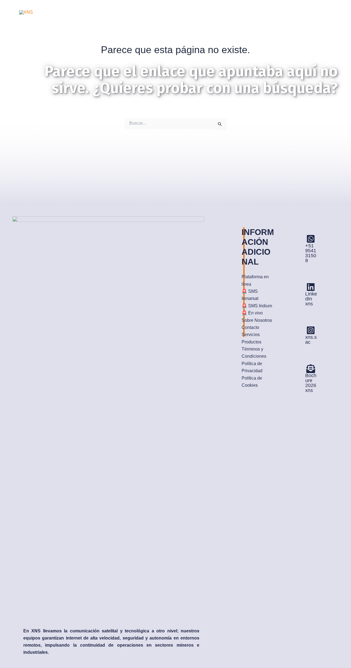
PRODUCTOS (203, 5)
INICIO (85, 5)
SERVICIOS (167, 5)
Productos (251, 342)
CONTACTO (240, 5)
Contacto (250, 327)
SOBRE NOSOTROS (124, 5)
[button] (319, 6)
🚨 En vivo (252, 313)
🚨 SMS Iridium (257, 305)
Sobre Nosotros (257, 320)
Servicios (251, 334)
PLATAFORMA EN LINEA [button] (289, 5)
